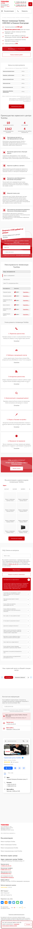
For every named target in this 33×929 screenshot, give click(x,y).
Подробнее (16, 341)
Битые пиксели (6, 305)
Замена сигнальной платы (8, 79)
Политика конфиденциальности (16, 914)
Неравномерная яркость (6, 314)
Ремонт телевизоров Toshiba (8, 844)
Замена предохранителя (8, 87)
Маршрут (9, 768)
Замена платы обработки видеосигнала (8, 91)
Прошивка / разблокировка (8, 75)
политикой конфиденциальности (22, 255)
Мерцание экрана (7, 292)
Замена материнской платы (8, 71)
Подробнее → (26, 292)
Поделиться (2, 902)
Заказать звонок (16, 468)
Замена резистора (6, 83)
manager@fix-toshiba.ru (7, 877)
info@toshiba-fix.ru (6, 873)
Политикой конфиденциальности (16, 711)
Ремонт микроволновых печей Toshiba (11, 851)
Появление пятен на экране (7, 300)
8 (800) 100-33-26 (6, 869)
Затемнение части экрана (7, 309)
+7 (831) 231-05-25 (21, 2)
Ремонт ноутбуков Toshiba (8, 841)
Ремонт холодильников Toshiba (9, 848)
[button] (2, 677)
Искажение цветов (7, 296)
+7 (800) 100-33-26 (21, 5)
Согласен (28, 924)
